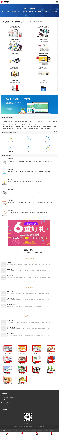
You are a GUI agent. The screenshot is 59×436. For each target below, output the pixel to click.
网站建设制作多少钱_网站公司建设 (15, 304)
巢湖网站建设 (45, 430)
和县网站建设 (51, 430)
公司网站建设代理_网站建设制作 (14, 327)
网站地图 (40, 426)
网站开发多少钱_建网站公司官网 (14, 298)
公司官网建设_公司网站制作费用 (14, 320)
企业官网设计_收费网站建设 (13, 269)
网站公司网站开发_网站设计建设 (14, 275)
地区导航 (43, 426)
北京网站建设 (9, 430)
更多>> (55, 131)
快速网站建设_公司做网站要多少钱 (15, 291)
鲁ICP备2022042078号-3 (33, 426)
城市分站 (47, 426)
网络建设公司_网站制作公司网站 (14, 262)
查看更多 (29, 281)
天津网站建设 (27, 430)
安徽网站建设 (33, 430)
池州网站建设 (39, 430)
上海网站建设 (15, 430)
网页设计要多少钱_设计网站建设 (14, 333)
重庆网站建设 (21, 430)
